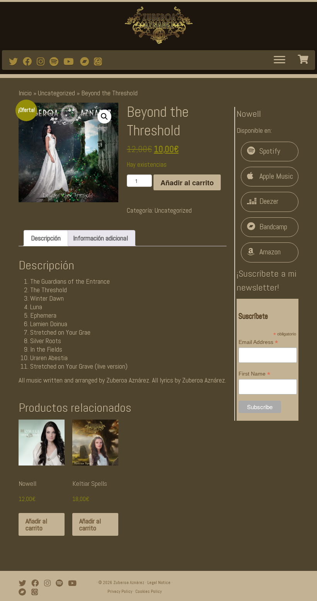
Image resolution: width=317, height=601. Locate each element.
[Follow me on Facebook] (30, 62)
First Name (254, 374)
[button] (104, 117)
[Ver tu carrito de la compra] (304, 58)
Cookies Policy (148, 591)
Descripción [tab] (46, 238)
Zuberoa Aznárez (128, 582)
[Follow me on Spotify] (56, 62)
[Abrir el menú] (279, 60)
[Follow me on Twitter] (16, 62)
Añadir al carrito (187, 183)
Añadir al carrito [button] (36, 524)
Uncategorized (56, 92)
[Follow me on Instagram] (43, 62)
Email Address (258, 342)
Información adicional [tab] (100, 238)
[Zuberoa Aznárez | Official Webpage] (158, 25)
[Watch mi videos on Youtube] (70, 62)
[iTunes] (100, 62)
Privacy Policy (119, 591)
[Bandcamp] (87, 62)
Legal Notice (158, 582)
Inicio (25, 92)
